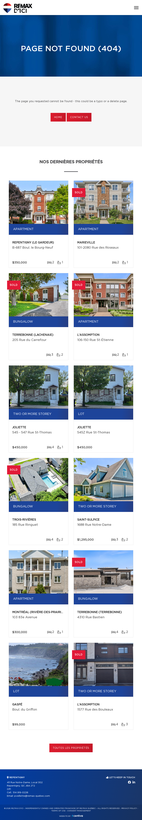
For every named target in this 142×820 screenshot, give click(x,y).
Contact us (79, 117)
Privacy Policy (129, 808)
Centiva (77, 816)
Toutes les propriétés (71, 748)
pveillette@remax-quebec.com (32, 796)
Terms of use (58, 811)
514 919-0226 (20, 792)
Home (58, 117)
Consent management (79, 811)
